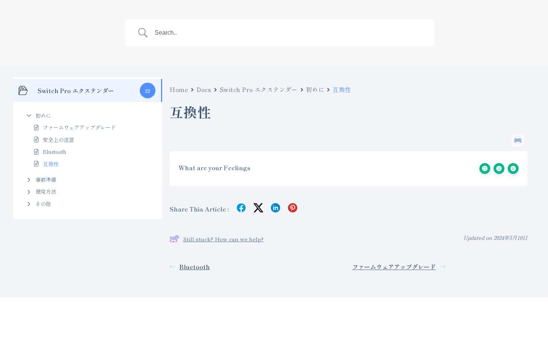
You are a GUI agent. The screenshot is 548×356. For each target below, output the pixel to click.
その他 (43, 203)
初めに (43, 115)
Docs (203, 89)
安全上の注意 (58, 139)
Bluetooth (54, 151)
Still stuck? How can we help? (223, 239)
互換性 (51, 164)
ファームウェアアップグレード (79, 127)
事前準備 (45, 179)
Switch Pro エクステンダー (259, 89)
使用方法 (45, 191)
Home (179, 89)
